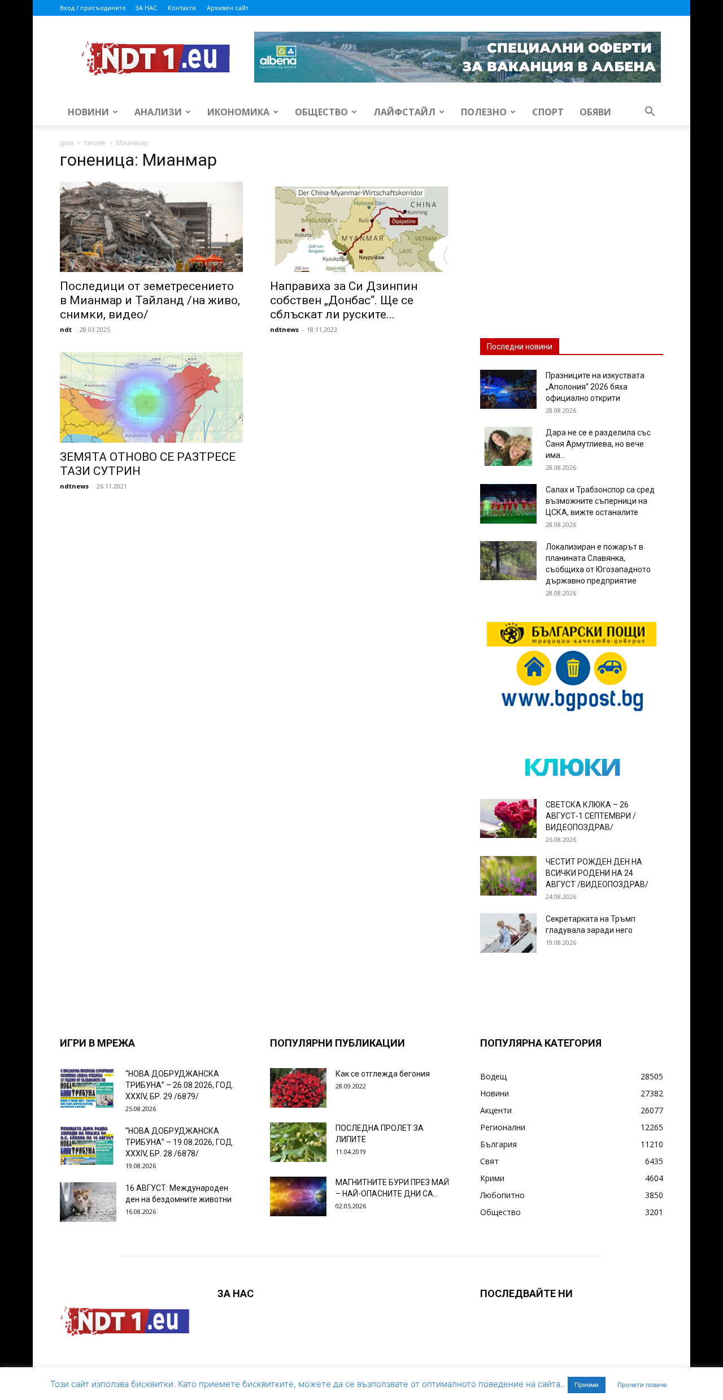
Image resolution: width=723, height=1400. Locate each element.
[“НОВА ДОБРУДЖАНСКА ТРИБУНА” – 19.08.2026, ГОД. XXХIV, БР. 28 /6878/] (88, 1145)
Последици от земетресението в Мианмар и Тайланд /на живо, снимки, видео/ (150, 300)
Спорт (548, 112)
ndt (66, 329)
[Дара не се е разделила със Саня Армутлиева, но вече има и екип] (508, 446)
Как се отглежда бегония (383, 1073)
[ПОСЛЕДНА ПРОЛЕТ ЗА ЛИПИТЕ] (298, 1142)
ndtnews (284, 329)
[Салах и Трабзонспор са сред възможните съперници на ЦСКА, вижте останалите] (508, 504)
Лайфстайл (404, 112)
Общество (321, 112)
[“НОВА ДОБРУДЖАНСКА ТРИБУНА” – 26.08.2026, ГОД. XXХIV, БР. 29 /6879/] (88, 1088)
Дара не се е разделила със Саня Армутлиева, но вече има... (598, 444)
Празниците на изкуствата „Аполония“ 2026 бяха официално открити (595, 387)
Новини (88, 112)
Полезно (484, 112)
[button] (649, 112)
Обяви (595, 112)
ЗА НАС (146, 7)
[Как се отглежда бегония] (298, 1088)
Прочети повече (642, 1385)
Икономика (238, 112)
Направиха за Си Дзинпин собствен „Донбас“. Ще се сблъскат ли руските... (343, 300)
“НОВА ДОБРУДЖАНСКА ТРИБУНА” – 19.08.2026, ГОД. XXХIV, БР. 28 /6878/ (179, 1142)
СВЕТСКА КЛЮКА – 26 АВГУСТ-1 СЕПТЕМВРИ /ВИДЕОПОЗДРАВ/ (591, 816)
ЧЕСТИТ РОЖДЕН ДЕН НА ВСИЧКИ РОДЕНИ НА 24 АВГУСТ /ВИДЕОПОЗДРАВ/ (597, 873)
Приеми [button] (586, 1385)
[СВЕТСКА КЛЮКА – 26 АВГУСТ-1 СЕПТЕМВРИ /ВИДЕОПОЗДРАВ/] (508, 818)
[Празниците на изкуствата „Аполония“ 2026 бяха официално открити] (508, 389)
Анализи (158, 112)
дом (66, 143)
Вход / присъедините (93, 7)
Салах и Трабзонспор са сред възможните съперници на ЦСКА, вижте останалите (600, 501)
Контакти (182, 7)
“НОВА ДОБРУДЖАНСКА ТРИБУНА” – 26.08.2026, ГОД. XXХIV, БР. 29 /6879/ (179, 1085)
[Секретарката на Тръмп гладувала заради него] (508, 933)
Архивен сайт (228, 7)
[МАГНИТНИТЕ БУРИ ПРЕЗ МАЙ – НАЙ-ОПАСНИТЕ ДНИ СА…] (298, 1196)
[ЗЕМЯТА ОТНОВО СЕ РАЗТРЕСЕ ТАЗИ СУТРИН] (151, 397)
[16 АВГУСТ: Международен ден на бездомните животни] (88, 1202)
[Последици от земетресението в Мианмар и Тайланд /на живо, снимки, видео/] (151, 227)
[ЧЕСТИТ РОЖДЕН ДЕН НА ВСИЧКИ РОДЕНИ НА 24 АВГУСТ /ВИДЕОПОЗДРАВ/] (508, 876)
